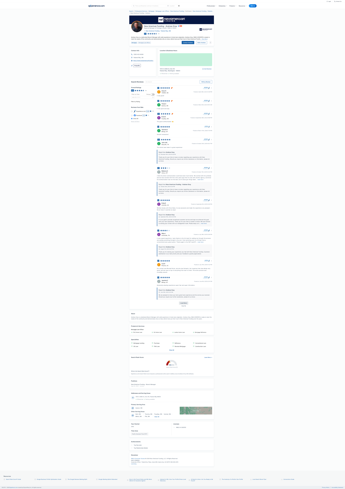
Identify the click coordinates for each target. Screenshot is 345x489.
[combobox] (150, 6)
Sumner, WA (167, 414)
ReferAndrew (201, 42)
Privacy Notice (325, 487)
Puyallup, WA (158, 414)
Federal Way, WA (138, 57)
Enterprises (222, 6)
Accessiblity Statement (337, 487)
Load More (183, 303)
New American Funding (177, 11)
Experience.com (14, 487)
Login (329, 1)
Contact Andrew (188, 42)
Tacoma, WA (148, 414)
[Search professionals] (179, 6)
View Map (196, 411)
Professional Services (141, 11)
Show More (205, 39)
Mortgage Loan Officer (162, 11)
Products (232, 6)
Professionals (211, 6)
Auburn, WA (138, 408)
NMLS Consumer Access (138, 458)
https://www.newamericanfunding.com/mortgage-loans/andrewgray (143, 60)
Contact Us (338, 1)
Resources (242, 6)
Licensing (133, 464)
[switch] (153, 94)
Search (131, 11)
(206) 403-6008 (138, 54)
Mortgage (151, 11)
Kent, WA (138, 414)
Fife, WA (147, 416)
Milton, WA (138, 416)
